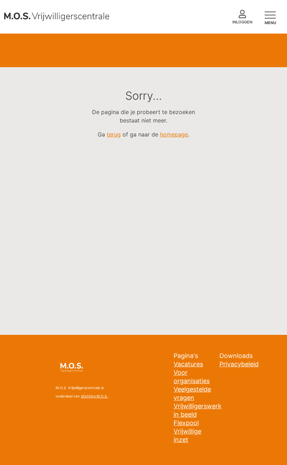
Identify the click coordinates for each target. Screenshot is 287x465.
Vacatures (188, 364)
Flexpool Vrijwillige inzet (187, 431)
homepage (174, 134)
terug (114, 134)
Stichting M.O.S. (94, 396)
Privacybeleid (239, 364)
